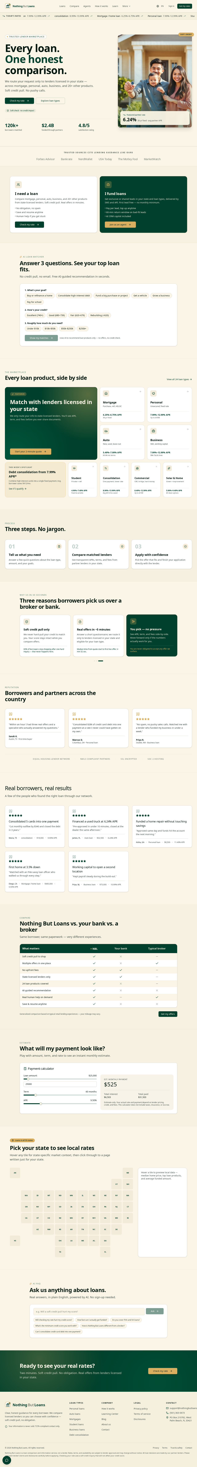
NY (116, 1195)
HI (15, 1240)
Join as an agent (118, 224)
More (125, 6)
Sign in (171, 6)
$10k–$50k (50, 328)
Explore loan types (50, 100)
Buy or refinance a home (39, 295)
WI (94, 1195)
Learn (115, 6)
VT (116, 1184)
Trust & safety (176, 1448)
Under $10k (33, 328)
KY (83, 1218)
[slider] (28, 1079)
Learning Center (110, 1413)
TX (60, 1252)
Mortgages (75, 1419)
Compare (74, 6)
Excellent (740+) (35, 315)
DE (116, 1229)
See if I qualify (16, 488)
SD (60, 1207)
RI (128, 1218)
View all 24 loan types (178, 379)
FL (105, 1252)
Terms (164, 1448)
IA (71, 1207)
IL (83, 1195)
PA (105, 1207)
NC (94, 1229)
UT (37, 1218)
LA (71, 1240)
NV (37, 1207)
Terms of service (142, 1413)
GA (105, 1240)
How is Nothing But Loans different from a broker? (103, 1325)
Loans (62, 6)
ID (38, 1195)
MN (71, 1195)
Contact (105, 1429)
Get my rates (184, 6)
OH (94, 1207)
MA (127, 1195)
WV (93, 1218)
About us (106, 1424)
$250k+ (82, 328)
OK (60, 1240)
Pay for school (34, 302)
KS (60, 1229)
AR (71, 1229)
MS (82, 1240)
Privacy (156, 1448)
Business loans (77, 1429)
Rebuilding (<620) (99, 315)
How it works (101, 6)
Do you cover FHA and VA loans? (126, 1320)
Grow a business (161, 295)
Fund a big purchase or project (112, 295)
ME (128, 1173)
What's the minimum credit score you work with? (56, 1325)
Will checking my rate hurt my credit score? (53, 1320)
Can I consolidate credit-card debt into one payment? (57, 1331)
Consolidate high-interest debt (74, 295)
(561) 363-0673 (177, 1412)
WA (26, 1195)
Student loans (76, 1424)
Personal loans (76, 1408)
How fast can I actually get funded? (92, 1320)
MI (105, 1195)
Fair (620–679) (77, 315)
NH (128, 1184)
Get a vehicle (140, 295)
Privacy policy (141, 1408)
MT (49, 1195)
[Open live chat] (6, 1460)
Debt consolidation (79, 1434)
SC (105, 1229)
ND (60, 1195)
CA (26, 1218)
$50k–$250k (67, 328)
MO (71, 1218)
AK (15, 1173)
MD (116, 1218)
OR (26, 1207)
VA (105, 1218)
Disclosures (140, 1419)
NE (60, 1218)
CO (49, 1218)
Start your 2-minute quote (28, 451)
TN (82, 1229)
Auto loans (74, 1413)
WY (48, 1207)
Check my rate (17, 100)
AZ (37, 1229)
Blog (104, 1419)
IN (83, 1207)
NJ (116, 1207)
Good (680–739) (57, 315)
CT (128, 1207)
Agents (87, 6)
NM (48, 1229)
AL (94, 1240)
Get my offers (168, 1014)
